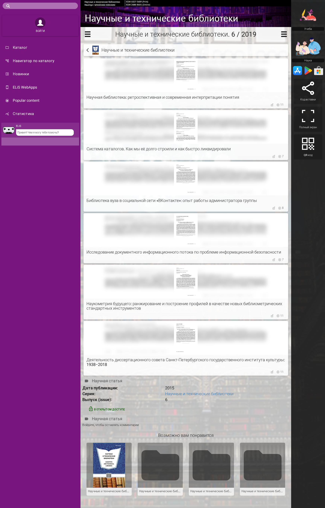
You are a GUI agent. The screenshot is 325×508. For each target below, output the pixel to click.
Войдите (88, 425)
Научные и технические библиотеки (199, 393)
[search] (40, 6)
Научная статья (107, 381)
